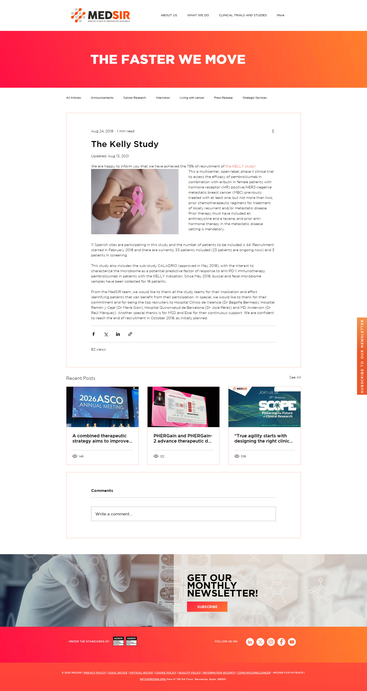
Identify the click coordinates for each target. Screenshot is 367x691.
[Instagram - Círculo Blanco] (271, 642)
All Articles (73, 97)
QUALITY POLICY (190, 672)
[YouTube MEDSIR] (292, 642)
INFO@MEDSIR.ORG (153, 679)
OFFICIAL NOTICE (141, 672)
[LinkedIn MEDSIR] (250, 642)
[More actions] (273, 131)
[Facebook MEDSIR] (281, 642)
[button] (170, 15)
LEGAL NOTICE (118, 672)
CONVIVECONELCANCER (254, 672)
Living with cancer (192, 97)
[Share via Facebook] (93, 334)
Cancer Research (134, 97)
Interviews (163, 97)
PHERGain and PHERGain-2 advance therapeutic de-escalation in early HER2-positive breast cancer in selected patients (183, 438)
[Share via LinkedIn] (118, 334)
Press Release (223, 97)
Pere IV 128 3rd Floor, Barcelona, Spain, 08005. (196, 679)
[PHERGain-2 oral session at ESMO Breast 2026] (184, 407)
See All (295, 377)
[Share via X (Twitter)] (105, 334)
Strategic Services (255, 97)
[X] (260, 642)
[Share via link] (130, 334)
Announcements (102, 97)
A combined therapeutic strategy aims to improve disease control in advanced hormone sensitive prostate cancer (100, 438)
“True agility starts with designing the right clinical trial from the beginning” (263, 438)
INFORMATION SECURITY (219, 672)
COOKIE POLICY (165, 672)
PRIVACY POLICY (95, 672)
